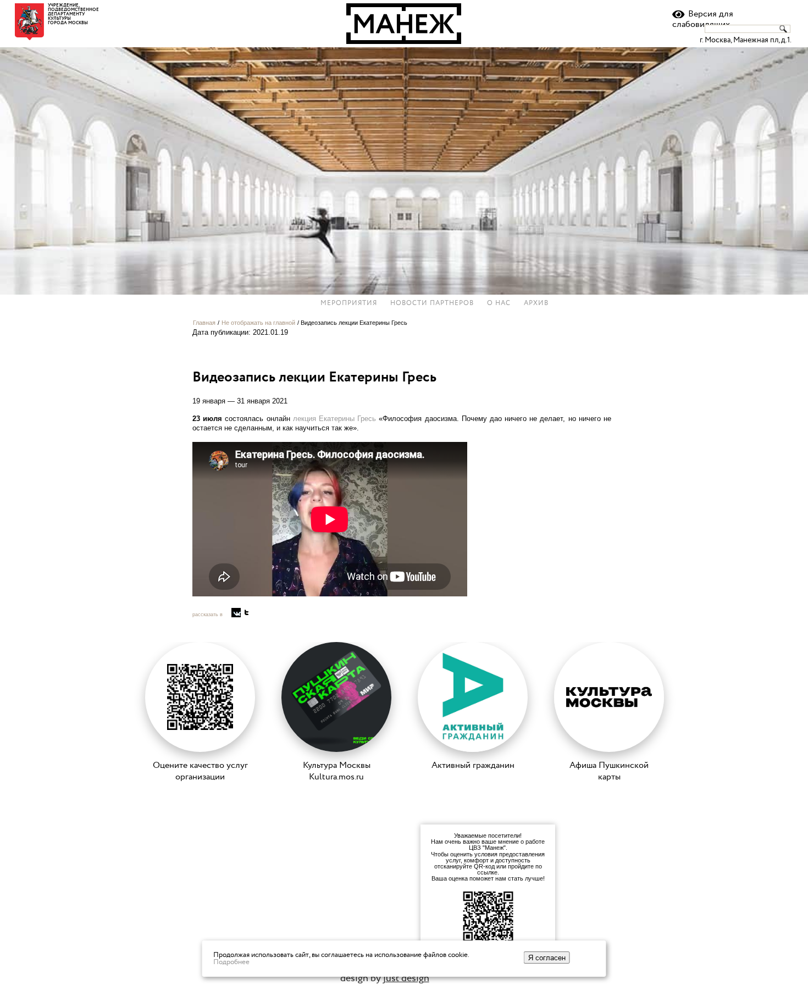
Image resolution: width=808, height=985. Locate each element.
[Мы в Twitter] (246, 612)
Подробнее (231, 962)
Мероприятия (348, 303)
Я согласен (547, 957)
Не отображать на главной (258, 322)
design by (384, 978)
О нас (499, 303)
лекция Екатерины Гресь (334, 418)
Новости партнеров (432, 303)
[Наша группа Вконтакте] (236, 612)
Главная (204, 322)
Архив (536, 303)
